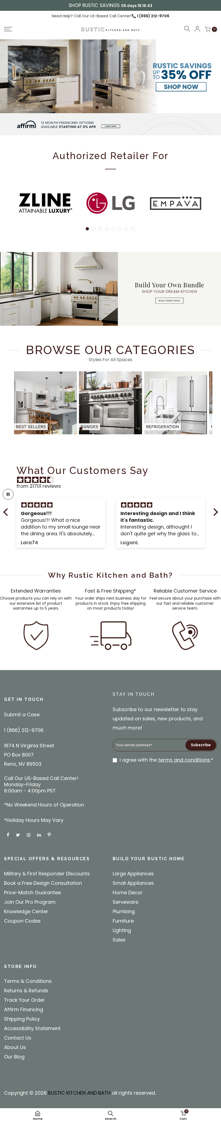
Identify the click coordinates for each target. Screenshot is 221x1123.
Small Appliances (133, 883)
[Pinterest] (50, 834)
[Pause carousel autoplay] (8, 494)
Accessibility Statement (32, 1028)
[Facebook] (9, 834)
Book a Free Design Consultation (43, 883)
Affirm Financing (23, 1009)
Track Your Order (24, 1000)
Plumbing (124, 911)
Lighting (122, 930)
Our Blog (14, 1056)
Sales (119, 939)
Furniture (123, 920)
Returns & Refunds (26, 990)
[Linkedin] (39, 834)
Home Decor (128, 892)
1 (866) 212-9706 (152, 16)
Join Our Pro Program (30, 902)
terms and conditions (184, 759)
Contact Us (17, 1037)
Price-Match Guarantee (32, 892)
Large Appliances (133, 873)
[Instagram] (29, 834)
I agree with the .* (166, 759)
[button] (29, 29)
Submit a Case (22, 714)
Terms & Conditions (28, 981)
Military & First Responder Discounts (47, 873)
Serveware (125, 902)
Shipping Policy (22, 1019)
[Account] (197, 29)
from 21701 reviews (38, 486)
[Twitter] (18, 834)
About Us (15, 1047)
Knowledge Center (26, 911)
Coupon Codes (22, 920)
